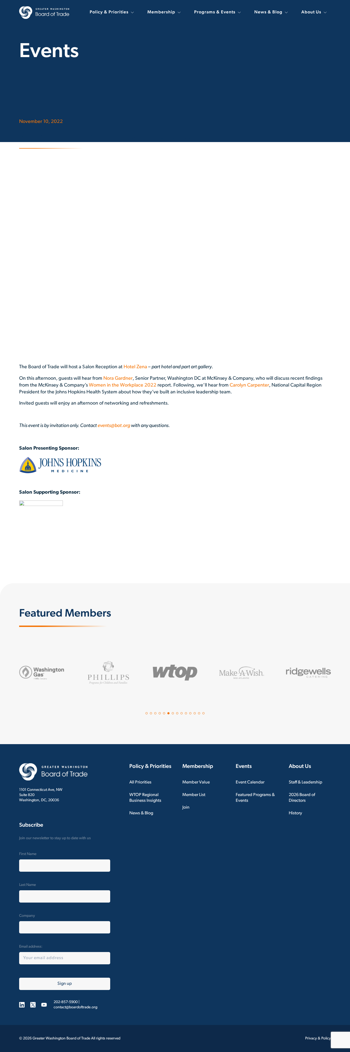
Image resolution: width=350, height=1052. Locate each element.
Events (244, 766)
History (295, 813)
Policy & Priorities (109, 12)
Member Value (196, 782)
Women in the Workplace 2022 (122, 385)
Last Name (27, 885)
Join (185, 807)
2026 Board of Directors (302, 798)
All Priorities (140, 782)
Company (27, 916)
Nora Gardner (118, 378)
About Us (311, 12)
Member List (193, 795)
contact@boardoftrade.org (75, 1007)
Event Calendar (250, 782)
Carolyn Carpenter (249, 385)
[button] (146, 713)
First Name (27, 854)
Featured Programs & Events (255, 798)
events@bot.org (114, 425)
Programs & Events (214, 12)
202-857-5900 (66, 1002)
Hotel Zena (135, 367)
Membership (161, 12)
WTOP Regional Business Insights (145, 798)
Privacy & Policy (318, 1038)
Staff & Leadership (305, 782)
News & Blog (268, 12)
